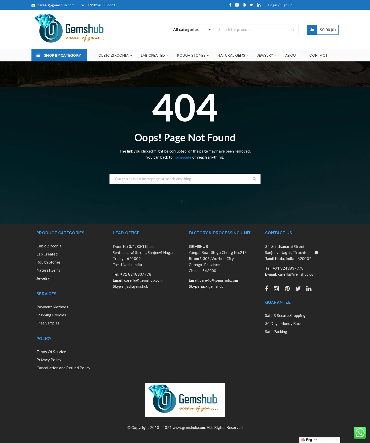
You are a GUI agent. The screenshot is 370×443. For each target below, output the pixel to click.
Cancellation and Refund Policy (63, 367)
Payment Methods (52, 307)
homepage (183, 157)
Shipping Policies (51, 315)
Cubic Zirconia (49, 246)
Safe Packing (276, 331)
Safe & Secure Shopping (285, 315)
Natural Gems (48, 270)
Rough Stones (48, 262)
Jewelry (43, 278)
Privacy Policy (49, 359)
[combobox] (190, 29)
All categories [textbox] (186, 29)
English (311, 440)
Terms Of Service (51, 351)
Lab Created (47, 254)
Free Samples (47, 323)
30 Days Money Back (283, 323)
